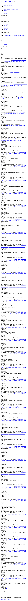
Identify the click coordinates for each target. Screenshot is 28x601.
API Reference (14, 9)
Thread (5, 44)
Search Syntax (7, 9)
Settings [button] (5, 10)
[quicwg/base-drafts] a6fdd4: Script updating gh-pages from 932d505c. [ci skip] (13, 112)
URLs (8, 599)
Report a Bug (8, 35)
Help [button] (5, 7)
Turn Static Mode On (12, 11)
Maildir (5, 599)
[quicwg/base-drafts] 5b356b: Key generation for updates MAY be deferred (14, 84)
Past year (6, 29)
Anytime (6, 24)
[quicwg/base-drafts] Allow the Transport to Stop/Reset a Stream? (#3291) (12, 139)
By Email (14, 35)
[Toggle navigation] (14, 1)
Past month (6, 28)
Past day (6, 25)
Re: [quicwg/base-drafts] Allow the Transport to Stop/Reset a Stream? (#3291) (13, 153)
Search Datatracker (8, 5)
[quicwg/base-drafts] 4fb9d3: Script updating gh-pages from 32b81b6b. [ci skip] (13, 60)
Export (5, 50)
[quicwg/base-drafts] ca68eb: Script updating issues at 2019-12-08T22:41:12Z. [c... (12, 99)
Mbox (2, 599)
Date (5, 42)
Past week (6, 26)
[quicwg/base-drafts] (15, 72)
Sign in (5, 13)
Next (7, 588)
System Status (20, 35)
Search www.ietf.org (8, 3)
